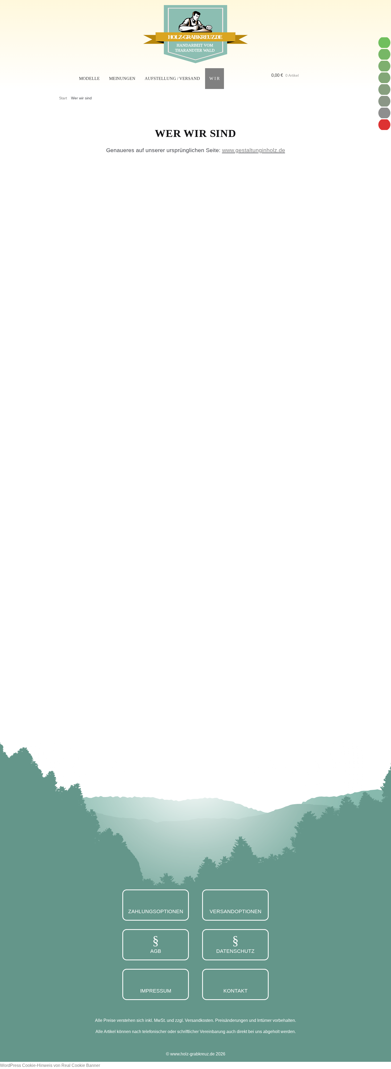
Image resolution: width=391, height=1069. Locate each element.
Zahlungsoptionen (155, 911)
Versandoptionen (235, 911)
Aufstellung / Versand (172, 78)
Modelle (89, 78)
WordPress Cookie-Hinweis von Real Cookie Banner (50, 1065)
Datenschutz (235, 951)
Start (63, 98)
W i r (214, 78)
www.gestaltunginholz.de (253, 150)
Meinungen (122, 78)
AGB (155, 951)
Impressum (155, 991)
